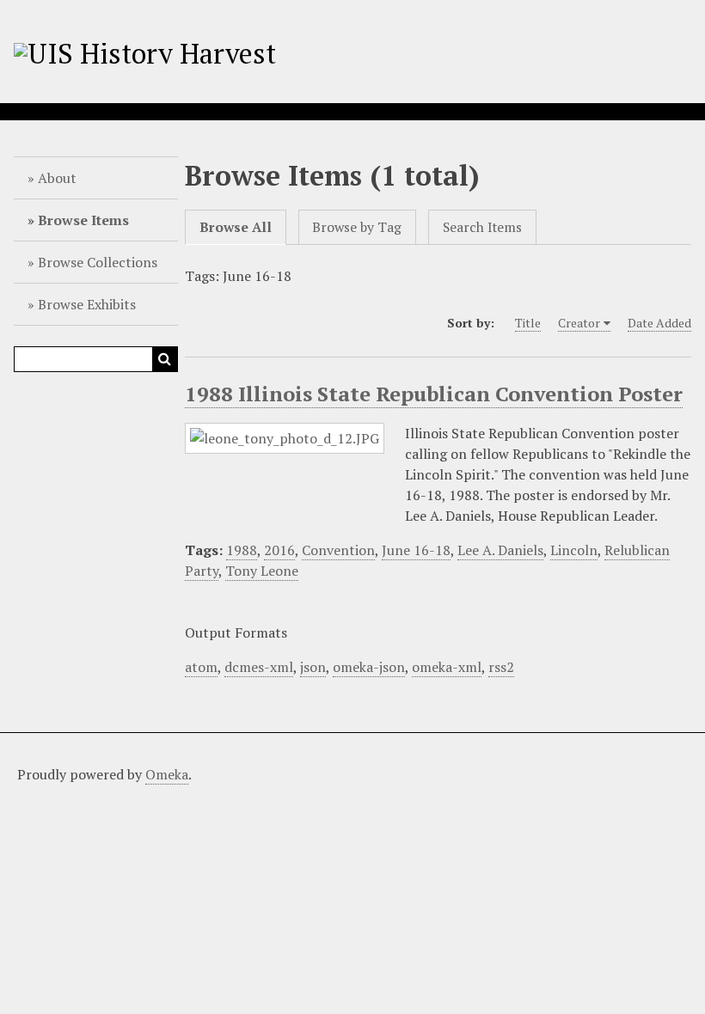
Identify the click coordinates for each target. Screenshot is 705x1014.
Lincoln (574, 550)
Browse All (235, 227)
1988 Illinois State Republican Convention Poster (434, 393)
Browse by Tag (357, 227)
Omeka (166, 774)
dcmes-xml (258, 666)
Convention (338, 550)
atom (201, 666)
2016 (279, 550)
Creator (579, 323)
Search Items (482, 227)
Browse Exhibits (87, 304)
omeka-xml (446, 666)
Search (165, 359)
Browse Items (83, 220)
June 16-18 (416, 550)
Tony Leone (261, 570)
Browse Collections (97, 262)
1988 (241, 550)
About (57, 177)
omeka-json (369, 666)
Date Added (659, 323)
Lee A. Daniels (500, 550)
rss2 (501, 666)
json (313, 666)
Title (528, 323)
